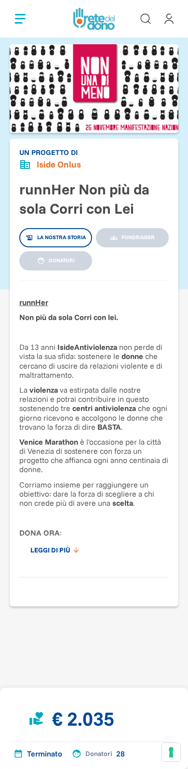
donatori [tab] (62, 260)
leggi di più (50, 550)
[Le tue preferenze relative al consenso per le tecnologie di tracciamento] (171, 752)
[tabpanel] (94, 424)
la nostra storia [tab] (61, 237)
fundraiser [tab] (138, 237)
